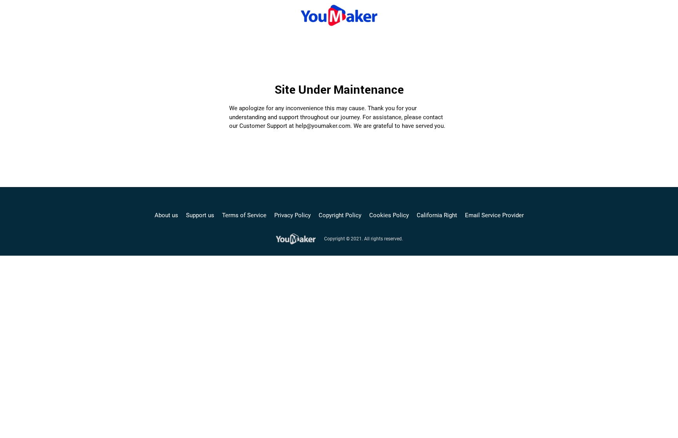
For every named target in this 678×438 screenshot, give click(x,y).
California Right (437, 215)
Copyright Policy (340, 215)
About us (166, 215)
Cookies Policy (389, 215)
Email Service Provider (494, 215)
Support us (200, 215)
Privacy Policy (292, 215)
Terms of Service (244, 215)
